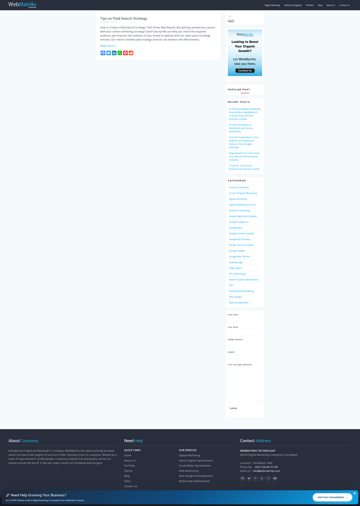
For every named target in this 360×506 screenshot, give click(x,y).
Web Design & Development (196, 475)
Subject (231, 351)
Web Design (235, 296)
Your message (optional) (240, 364)
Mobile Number (235, 339)
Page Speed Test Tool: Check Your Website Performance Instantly (244, 156)
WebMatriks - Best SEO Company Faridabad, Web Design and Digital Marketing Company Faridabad (22, 5)
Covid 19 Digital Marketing (243, 193)
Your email (233, 327)
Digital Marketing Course (242, 204)
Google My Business (239, 239)
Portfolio (310, 5)
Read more (106, 45)
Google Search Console (241, 245)
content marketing (239, 187)
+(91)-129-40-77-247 (266, 467)
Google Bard (235, 227)
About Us (331, 5)
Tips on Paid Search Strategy (123, 18)
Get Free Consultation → (332, 497)
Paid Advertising (189, 470)
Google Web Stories (239, 256)
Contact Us (344, 5)
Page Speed (235, 268)
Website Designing (292, 5)
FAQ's (127, 481)
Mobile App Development (194, 481)
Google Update (237, 250)
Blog (320, 5)
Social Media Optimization (195, 465)
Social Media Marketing (241, 291)
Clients (128, 470)
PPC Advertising (237, 273)
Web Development (238, 302)
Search (231, 21)
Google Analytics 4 (238, 221)
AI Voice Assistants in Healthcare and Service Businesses (241, 128)
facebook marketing (239, 210)
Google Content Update (241, 233)
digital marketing (238, 198)
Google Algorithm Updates (243, 216)
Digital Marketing (272, 5)
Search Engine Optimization (243, 279)
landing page (236, 262)
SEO (231, 285)
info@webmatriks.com (266, 471)
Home (127, 455)
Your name (233, 314)
